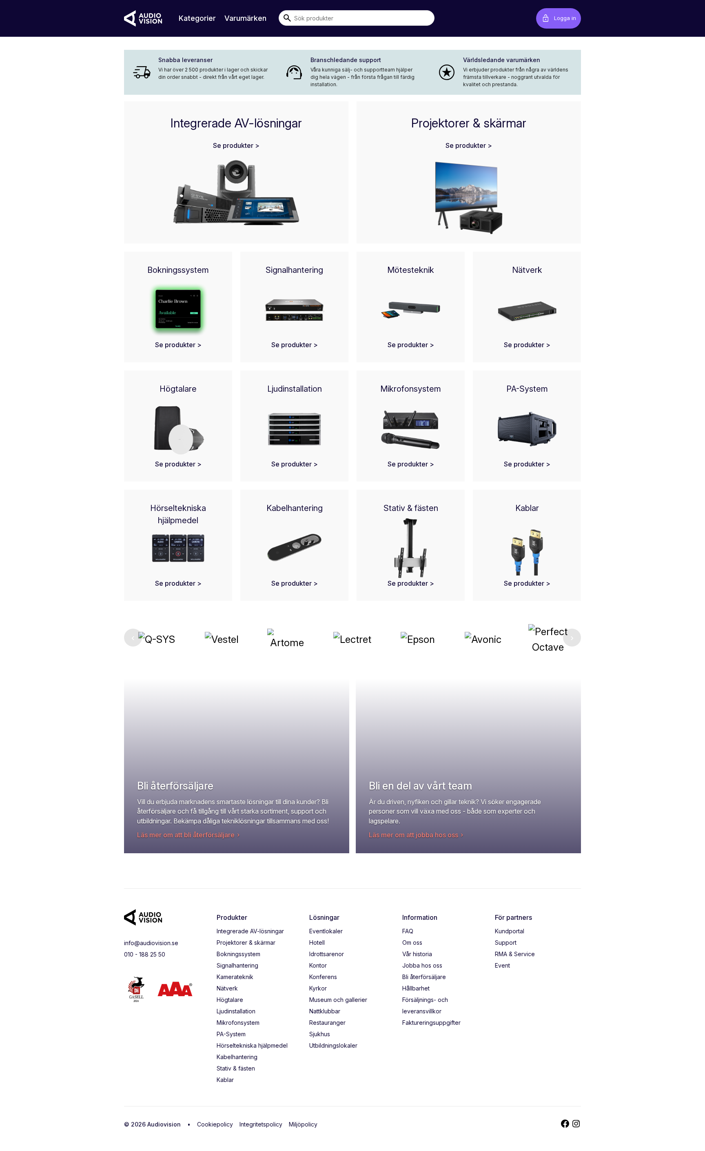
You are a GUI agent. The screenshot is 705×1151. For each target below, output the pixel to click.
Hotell (317, 942)
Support (506, 942)
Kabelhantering (237, 1056)
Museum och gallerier (338, 999)
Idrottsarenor (326, 953)
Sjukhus (319, 1034)
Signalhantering (237, 965)
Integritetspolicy (260, 1124)
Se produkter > (236, 145)
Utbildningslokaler (333, 1045)
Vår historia (417, 953)
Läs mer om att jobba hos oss (413, 835)
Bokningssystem (238, 953)
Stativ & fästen (236, 1068)
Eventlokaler (326, 931)
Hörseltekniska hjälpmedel (252, 1045)
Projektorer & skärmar (246, 942)
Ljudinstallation (236, 1011)
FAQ (407, 931)
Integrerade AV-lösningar (250, 931)
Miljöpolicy (303, 1124)
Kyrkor (318, 988)
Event (502, 965)
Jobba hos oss (422, 965)
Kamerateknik (235, 976)
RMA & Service (515, 953)
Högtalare (230, 999)
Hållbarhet (416, 988)
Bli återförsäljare (424, 976)
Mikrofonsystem (238, 1022)
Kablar (225, 1079)
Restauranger (327, 1022)
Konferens (323, 976)
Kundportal (509, 931)
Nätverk (227, 988)
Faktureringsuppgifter (431, 1022)
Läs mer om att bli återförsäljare (186, 835)
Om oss (412, 942)
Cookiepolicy (215, 1124)
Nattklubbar (324, 1011)
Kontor (318, 965)
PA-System (231, 1034)
